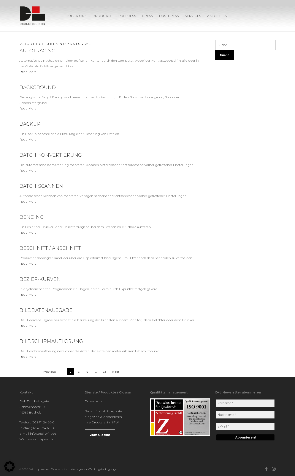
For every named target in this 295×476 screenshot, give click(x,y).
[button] (100, 434)
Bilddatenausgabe (45, 310)
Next (115, 371)
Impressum (42, 469)
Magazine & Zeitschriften (103, 417)
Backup (29, 124)
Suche (224, 55)
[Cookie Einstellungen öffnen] (9, 471)
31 (104, 371)
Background (37, 87)
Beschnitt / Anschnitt (50, 248)
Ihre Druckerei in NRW (102, 422)
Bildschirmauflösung (51, 341)
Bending (31, 217)
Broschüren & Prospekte (103, 411)
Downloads (93, 401)
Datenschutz (59, 469)
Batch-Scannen (41, 186)
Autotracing (37, 51)
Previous (49, 371)
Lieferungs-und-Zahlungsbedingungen (93, 469)
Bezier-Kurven (40, 279)
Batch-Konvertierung (50, 155)
